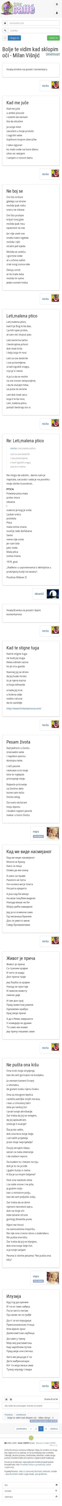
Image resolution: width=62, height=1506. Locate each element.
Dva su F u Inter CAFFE (45, 1443)
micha (45, 85)
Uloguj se (14, 37)
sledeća (54, 1428)
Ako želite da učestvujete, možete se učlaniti (23, 1406)
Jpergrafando (41, 1474)
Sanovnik (30, 1471)
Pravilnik (24, 1464)
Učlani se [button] (53, 37)
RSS (6, 1485)
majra (36, 831)
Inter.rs (22, 1471)
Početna (9, 1414)
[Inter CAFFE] (17, 8)
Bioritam (38, 1471)
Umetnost (53, 54)
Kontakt (8, 1491)
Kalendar (46, 1471)
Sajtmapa (9, 1496)
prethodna (22, 1428)
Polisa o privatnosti (36, 1464)
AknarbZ (39, 593)
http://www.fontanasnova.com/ (23, 708)
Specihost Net (11, 1474)
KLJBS (21, 1474)
